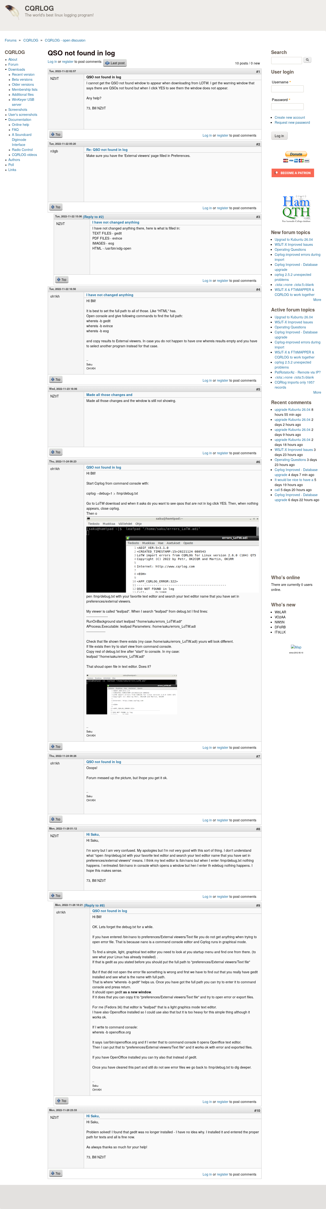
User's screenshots (22, 114)
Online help (20, 124)
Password (281, 99)
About (12, 59)
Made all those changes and (109, 394)
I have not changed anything (115, 222)
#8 (258, 828)
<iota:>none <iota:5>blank (294, 284)
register (68, 61)
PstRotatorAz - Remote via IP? (298, 372)
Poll (11, 164)
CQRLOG (39, 8)
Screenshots (17, 109)
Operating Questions (290, 249)
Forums (10, 40)
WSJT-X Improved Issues (294, 244)
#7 (258, 756)
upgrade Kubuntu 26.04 (292, 409)
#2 (258, 144)
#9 (258, 905)
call (277, 489)
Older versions (23, 84)
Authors (14, 159)
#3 (258, 216)
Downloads (16, 69)
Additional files (23, 94)
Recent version (23, 74)
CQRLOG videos (24, 154)
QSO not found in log (103, 467)
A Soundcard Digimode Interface (22, 139)
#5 (258, 389)
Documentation (19, 119)
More (317, 299)
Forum (13, 64)
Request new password (292, 122)
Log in (52, 61)
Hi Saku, (93, 834)
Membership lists (24, 89)
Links (12, 169)
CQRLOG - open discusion (65, 40)
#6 (258, 461)
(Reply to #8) (94, 905)
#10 (257, 1110)
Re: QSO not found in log (107, 149)
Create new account (290, 117)
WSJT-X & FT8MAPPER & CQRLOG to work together (295, 292)
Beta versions (22, 79)
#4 (258, 289)
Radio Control (22, 149)
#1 (258, 71)
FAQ (15, 129)
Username (281, 81)
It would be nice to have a (294, 479)
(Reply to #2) (93, 216)
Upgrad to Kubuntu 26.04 (294, 239)
